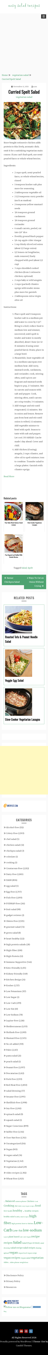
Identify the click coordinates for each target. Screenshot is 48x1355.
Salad (24, 568)
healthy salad (9, 1217)
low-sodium (32, 1230)
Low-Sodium (12, 1014)
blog (5, 1311)
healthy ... (18, 1210)
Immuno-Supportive (16, 962)
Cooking (9, 1205)
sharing (38, 1248)
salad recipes (29, 1248)
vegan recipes (12, 1257)
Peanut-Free (12, 1067)
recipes (8, 1242)
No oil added (12, 1044)
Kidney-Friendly (14, 974)
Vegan (9, 1149)
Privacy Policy (13, 1281)
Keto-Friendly (13, 968)
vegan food (22, 1253)
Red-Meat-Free (13, 1085)
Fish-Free (11, 897)
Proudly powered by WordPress (15, 1341)
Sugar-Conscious (14, 1126)
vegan (13, 1252)
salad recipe (16, 1248)
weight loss (24, 1262)
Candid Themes (24, 1345)
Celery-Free (12, 833)
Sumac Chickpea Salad (12, 580)
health (10, 1211)
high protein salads (16, 944)
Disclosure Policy (15, 1275)
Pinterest (26, 1331)
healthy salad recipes (22, 1217)
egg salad (11, 886)
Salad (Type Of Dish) (31, 1243)
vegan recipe (32, 1253)
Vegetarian (11, 1161)
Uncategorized (13, 1143)
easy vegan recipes (28, 1206)
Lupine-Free (12, 1020)
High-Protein (12, 956)
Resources (11, 1287)
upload (6, 1253)
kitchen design (13, 979)
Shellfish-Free (13, 1102)
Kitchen (30, 1223)
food (38, 1205)
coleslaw (10, 856)
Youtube (21, 1331)
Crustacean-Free (14, 868)
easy (20, 1206)
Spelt (30, 568)
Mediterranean (13, 1026)
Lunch (6, 1237)
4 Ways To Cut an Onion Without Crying (35, 582)
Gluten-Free (12, 921)
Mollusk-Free (12, 1032)
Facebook (16, 1331)
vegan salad (12, 1155)
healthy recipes (32, 1211)
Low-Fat (10, 1009)
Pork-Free (11, 1079)
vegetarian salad (24, 97)
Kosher (9, 985)
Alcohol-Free (12, 827)
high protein (16, 1223)
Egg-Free (10, 892)
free (5, 1211)
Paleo (9, 1050)
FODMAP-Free (13, 903)
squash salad (12, 1120)
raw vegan (27, 1237)
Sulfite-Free (12, 1132)
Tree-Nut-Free (13, 1137)
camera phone (20, 1201)
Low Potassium (13, 991)
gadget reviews (13, 915)
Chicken (30, 1201)
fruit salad (11, 909)
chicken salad (13, 845)
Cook (36, 1201)
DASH (9, 880)
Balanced (10, 1201)
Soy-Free (10, 1108)
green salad (12, 933)
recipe (35, 1236)
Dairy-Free (11, 874)
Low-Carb (11, 1003)
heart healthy (12, 938)
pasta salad (11, 1055)
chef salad (11, 839)
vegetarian (37, 1257)
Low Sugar (11, 997)
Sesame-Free (12, 1096)
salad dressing (13, 1091)
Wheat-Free (11, 1178)
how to (24, 1223)
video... (6, 1262)
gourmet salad (13, 927)
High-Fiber (11, 950)
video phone (14, 1262)
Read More (9, 476)
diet (16, 1206)
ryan (35, 86)
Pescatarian (12, 1073)
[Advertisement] (24, 45)
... (4, 1201)
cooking (10, 862)
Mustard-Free (13, 1038)
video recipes (13, 1173)
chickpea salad (13, 851)
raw (21, 1237)
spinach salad (13, 1114)
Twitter (31, 1331)
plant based (13, 1237)
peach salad (12, 1061)
